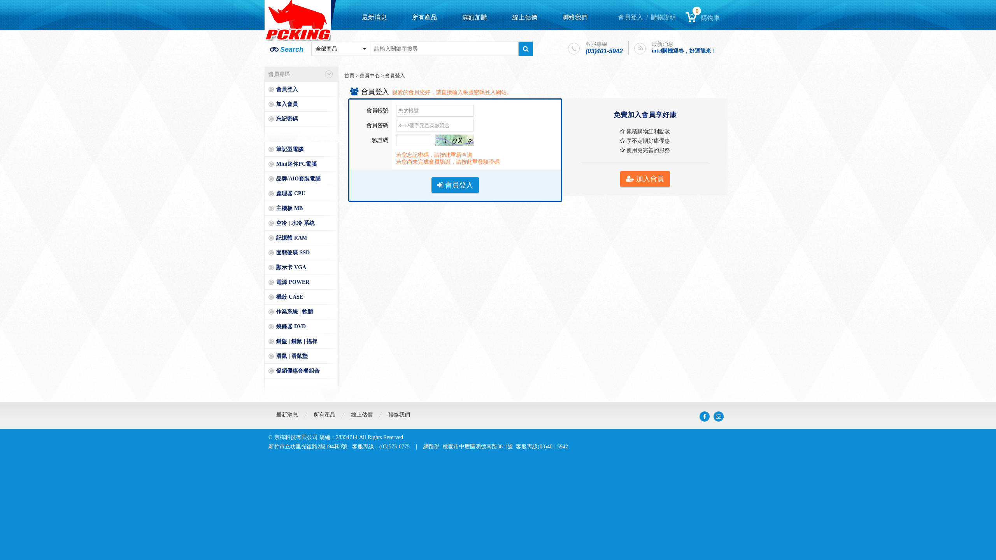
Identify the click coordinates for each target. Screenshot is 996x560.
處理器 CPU (290, 193)
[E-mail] (719, 416)
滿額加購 (474, 17)
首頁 (349, 76)
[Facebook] (705, 416)
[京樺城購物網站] (298, 20)
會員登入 (630, 17)
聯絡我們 (575, 17)
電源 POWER (292, 282)
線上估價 (524, 17)
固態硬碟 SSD (293, 253)
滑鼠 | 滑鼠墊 (292, 356)
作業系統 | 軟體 (294, 312)
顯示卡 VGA (291, 267)
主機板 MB (289, 208)
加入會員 (287, 104)
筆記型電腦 (289, 149)
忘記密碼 (287, 119)
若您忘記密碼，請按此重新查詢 (434, 155)
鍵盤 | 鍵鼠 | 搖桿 (296, 341)
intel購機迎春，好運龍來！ (684, 49)
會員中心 (369, 76)
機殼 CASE (289, 297)
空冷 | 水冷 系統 (295, 223)
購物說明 (663, 17)
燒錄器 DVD (291, 326)
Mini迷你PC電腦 (296, 164)
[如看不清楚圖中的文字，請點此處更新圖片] (454, 137)
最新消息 (374, 17)
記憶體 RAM (291, 238)
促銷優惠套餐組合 (298, 371)
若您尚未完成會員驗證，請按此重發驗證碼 (448, 162)
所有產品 (424, 17)
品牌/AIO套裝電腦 (298, 179)
